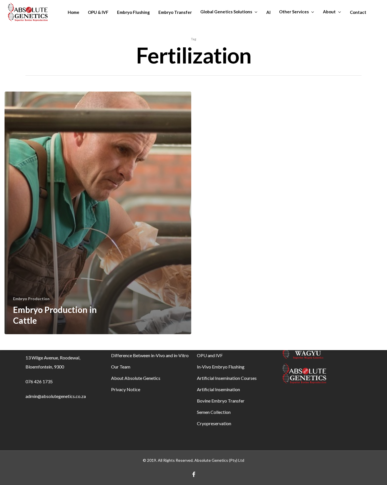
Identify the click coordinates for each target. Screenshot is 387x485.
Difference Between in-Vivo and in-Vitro (150, 355)
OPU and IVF (210, 355)
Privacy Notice (125, 389)
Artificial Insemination (218, 389)
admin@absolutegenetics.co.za (55, 396)
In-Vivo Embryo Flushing (220, 366)
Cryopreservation (214, 423)
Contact (358, 12)
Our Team (120, 366)
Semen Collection (214, 412)
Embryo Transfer (175, 12)
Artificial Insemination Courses (227, 378)
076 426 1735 (39, 381)
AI (268, 12)
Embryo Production (31, 298)
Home (73, 12)
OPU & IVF (98, 12)
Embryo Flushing (133, 12)
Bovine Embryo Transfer (220, 400)
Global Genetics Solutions (226, 11)
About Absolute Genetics (135, 378)
